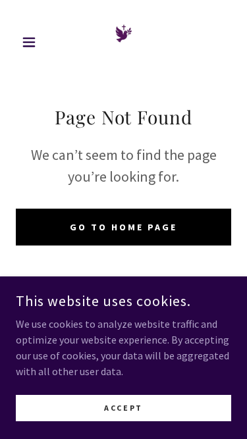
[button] (32, 42)
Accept (123, 408)
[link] (123, 42)
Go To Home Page (123, 227)
